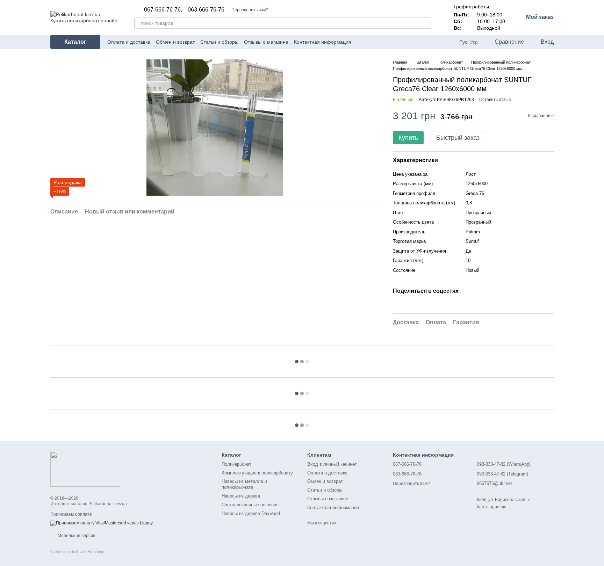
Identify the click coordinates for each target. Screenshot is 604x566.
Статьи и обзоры (219, 42)
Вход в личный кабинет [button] (332, 464)
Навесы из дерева (241, 496)
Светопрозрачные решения (250, 504)
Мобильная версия (76, 535)
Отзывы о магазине (266, 42)
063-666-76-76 (206, 10)
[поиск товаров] (425, 23)
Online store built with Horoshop (77, 552)
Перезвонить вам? (249, 9)
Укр (474, 41)
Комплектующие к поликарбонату (257, 473)
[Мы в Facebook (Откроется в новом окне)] (361, 42)
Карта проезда (491, 507)
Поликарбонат (236, 464)
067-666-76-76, (163, 10)
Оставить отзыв (495, 99)
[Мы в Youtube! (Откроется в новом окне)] (369, 42)
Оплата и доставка (128, 42)
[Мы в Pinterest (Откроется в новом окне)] (386, 42)
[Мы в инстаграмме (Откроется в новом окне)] (378, 42)
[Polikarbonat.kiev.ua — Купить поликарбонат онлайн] (85, 468)
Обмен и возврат (175, 42)
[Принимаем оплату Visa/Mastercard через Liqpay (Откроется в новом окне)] (101, 523)
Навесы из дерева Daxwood (251, 513)
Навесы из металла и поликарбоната (244, 484)
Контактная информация (322, 42)
